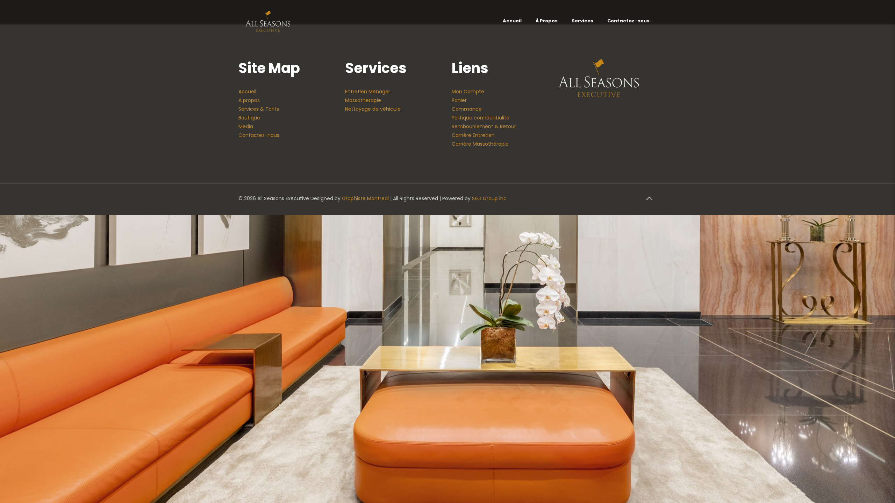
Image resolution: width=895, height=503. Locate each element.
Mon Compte (468, 91)
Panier (459, 100)
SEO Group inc (489, 198)
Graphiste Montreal (365, 198)
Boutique (249, 117)
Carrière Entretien (473, 135)
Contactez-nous (258, 135)
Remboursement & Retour (484, 126)
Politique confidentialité (480, 117)
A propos (249, 100)
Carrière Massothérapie (480, 143)
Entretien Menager (367, 91)
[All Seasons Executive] (267, 21)
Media (245, 126)
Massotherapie (363, 100)
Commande (467, 108)
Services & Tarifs (258, 108)
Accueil (247, 91)
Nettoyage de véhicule (373, 108)
